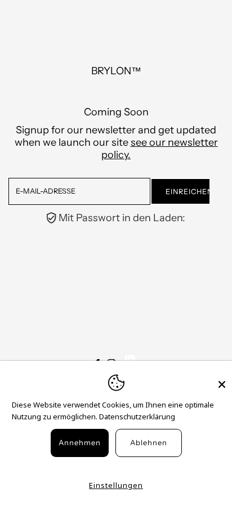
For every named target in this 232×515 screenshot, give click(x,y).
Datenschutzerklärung (137, 416)
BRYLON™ (116, 71)
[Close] (221, 379)
